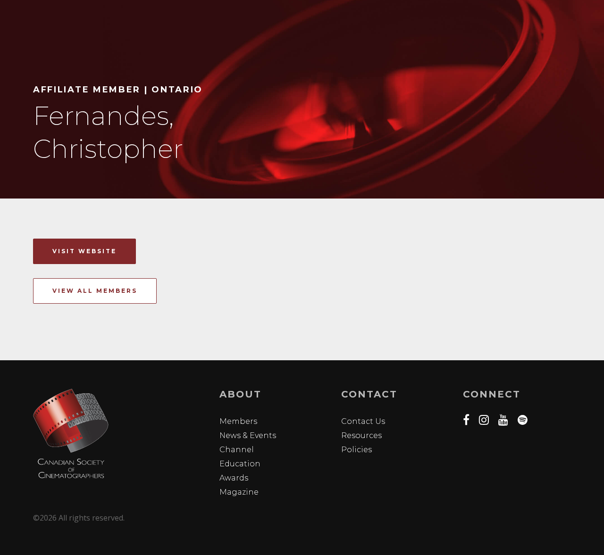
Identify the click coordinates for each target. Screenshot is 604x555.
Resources (361, 435)
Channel (236, 449)
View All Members (94, 290)
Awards (233, 477)
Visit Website (84, 251)
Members (238, 421)
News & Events (247, 435)
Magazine (239, 492)
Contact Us (363, 421)
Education (239, 463)
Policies (356, 449)
